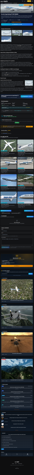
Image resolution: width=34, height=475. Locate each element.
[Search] (22, 1)
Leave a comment (30, 216)
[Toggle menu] (32, 1)
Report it (28, 110)
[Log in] (26, 1)
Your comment (4, 237)
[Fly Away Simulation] (4, 1)
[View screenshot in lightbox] (32, 12)
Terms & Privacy (20, 463)
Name (3, 229)
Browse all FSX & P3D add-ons (6, 210)
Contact (13, 463)
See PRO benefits (28, 126)
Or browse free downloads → (17, 267)
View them (17, 122)
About (16, 463)
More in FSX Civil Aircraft (29, 210)
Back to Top (17, 468)
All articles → (17, 430)
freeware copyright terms (17, 110)
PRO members (28, 107)
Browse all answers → (17, 409)
